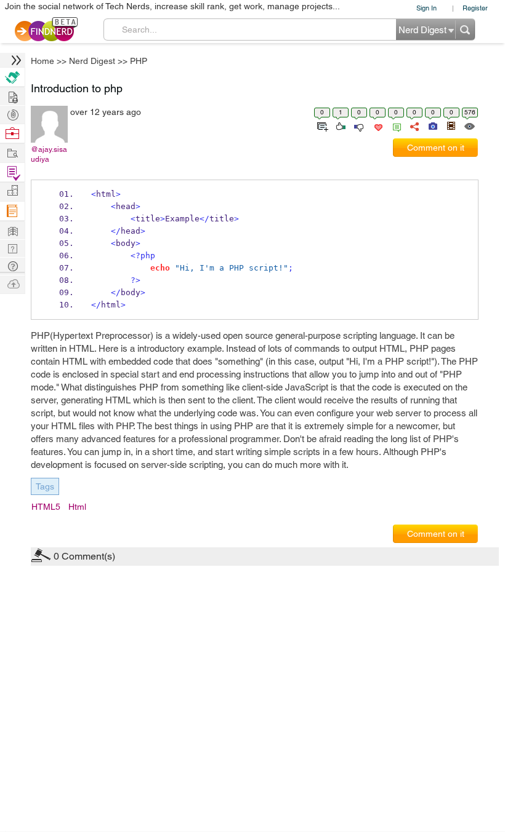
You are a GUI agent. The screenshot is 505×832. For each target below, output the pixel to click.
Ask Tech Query (12, 265)
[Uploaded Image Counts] (432, 125)
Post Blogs (12, 283)
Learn (12, 211)
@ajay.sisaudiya (49, 154)
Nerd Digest (92, 61)
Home (42, 61)
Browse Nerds (12, 113)
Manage (12, 172)
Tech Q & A (12, 247)
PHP (138, 61)
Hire (12, 77)
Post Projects (12, 95)
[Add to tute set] (321, 125)
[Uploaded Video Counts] (450, 125)
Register (475, 8)
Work (12, 133)
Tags (45, 486)
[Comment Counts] (394, 125)
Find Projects (12, 152)
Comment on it (435, 148)
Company (12, 191)
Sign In (426, 8)
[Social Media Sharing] (413, 125)
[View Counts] (469, 125)
